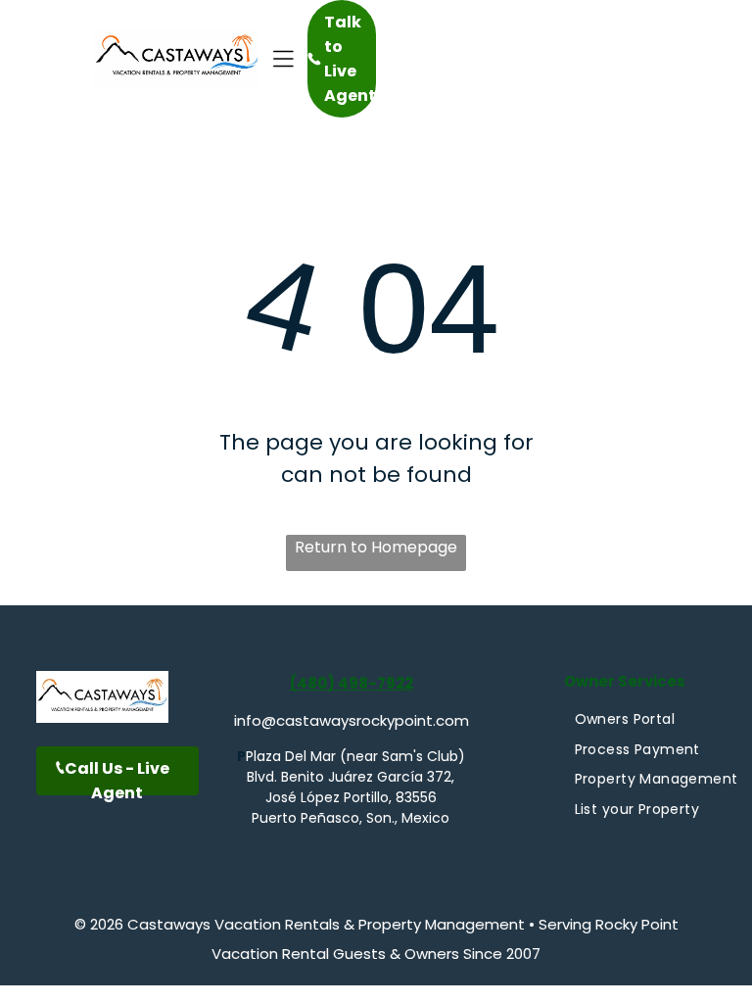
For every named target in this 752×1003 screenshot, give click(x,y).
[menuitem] (624, 719)
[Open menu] (283, 58)
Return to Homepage (376, 547)
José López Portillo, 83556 (351, 797)
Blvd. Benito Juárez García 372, (350, 777)
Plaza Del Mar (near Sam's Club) (355, 756)
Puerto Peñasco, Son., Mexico (350, 818)
